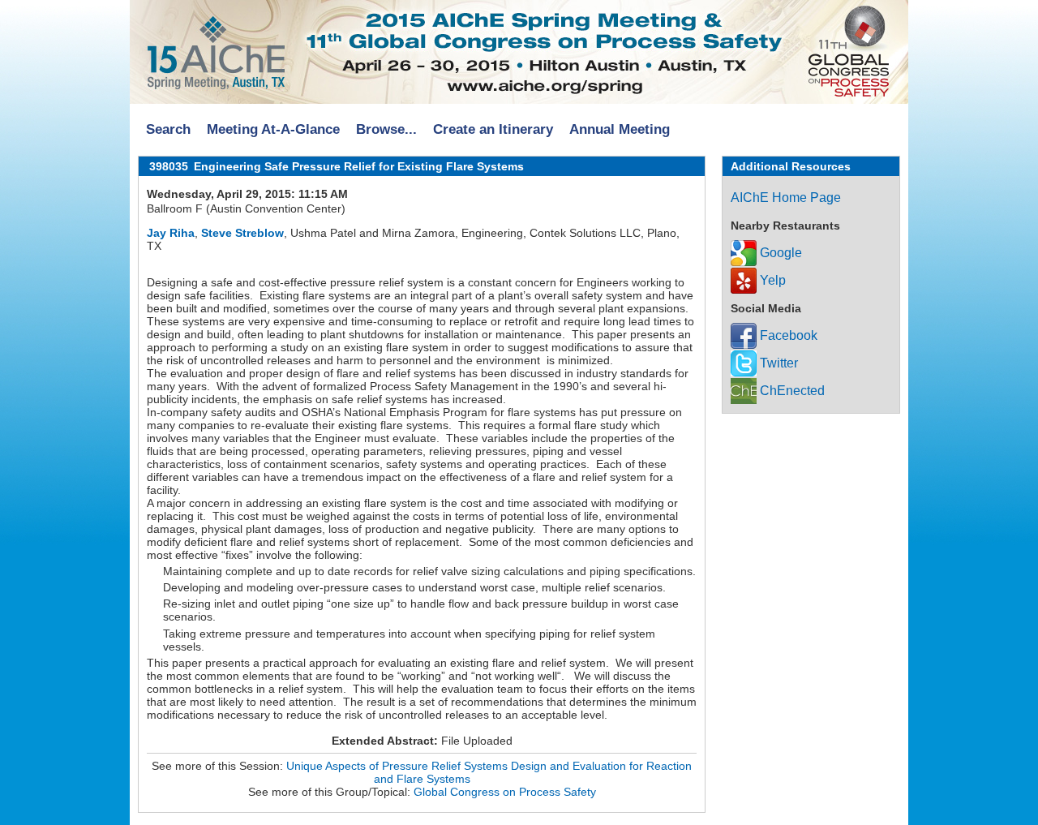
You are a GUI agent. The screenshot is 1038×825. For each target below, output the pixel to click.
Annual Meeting (619, 129)
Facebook (787, 335)
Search (168, 129)
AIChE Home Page (786, 197)
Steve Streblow (242, 232)
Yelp (771, 280)
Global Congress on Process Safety (505, 791)
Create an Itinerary (493, 129)
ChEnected (791, 390)
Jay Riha (171, 232)
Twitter (777, 363)
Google (779, 253)
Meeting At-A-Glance (273, 129)
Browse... (386, 129)
